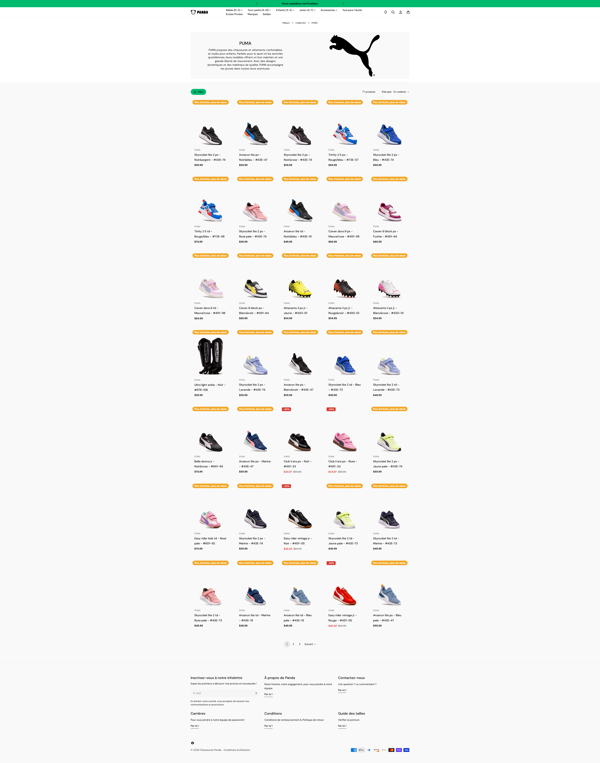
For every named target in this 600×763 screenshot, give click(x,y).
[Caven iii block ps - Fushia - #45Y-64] (389, 202)
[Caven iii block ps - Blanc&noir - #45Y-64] (255, 279)
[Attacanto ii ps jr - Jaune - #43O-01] (300, 279)
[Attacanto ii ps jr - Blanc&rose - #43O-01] (389, 279)
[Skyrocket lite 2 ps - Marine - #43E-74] (255, 509)
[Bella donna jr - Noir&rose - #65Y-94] (211, 432)
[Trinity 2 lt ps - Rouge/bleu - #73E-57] (345, 125)
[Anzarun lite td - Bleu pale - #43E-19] (300, 586)
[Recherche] (393, 12)
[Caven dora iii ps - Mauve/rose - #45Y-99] (345, 202)
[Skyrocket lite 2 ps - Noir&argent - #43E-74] (211, 125)
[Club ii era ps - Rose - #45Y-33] (345, 432)
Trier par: (387, 91)
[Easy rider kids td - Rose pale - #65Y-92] (211, 509)
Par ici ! (268, 694)
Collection (300, 22)
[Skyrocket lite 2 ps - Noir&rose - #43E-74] (300, 125)
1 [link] (287, 644)
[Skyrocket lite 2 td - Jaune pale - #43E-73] (345, 509)
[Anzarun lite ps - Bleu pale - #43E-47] (389, 586)
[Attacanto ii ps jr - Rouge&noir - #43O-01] (345, 279)
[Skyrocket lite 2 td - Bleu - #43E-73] (345, 355)
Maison (286, 22)
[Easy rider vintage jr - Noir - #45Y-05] (300, 509)
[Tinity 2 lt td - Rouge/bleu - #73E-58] (211, 202)
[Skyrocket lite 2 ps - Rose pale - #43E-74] (255, 202)
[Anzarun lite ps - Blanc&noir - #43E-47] (300, 355)
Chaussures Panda (210, 750)
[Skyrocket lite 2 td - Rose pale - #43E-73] (211, 586)
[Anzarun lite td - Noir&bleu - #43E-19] (300, 202)
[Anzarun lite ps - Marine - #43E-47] (255, 432)
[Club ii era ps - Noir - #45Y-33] (300, 432)
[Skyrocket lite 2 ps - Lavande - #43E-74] (255, 355)
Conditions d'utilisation (237, 750)
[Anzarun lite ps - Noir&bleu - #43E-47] (255, 125)
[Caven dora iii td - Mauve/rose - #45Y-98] (211, 279)
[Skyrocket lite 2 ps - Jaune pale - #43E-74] (389, 432)
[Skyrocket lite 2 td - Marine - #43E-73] (389, 509)
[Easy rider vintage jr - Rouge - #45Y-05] (345, 586)
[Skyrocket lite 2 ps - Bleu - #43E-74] (389, 125)
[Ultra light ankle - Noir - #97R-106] (211, 355)
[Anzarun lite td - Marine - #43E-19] (255, 586)
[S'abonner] (256, 693)
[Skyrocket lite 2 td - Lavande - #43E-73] (389, 355)
